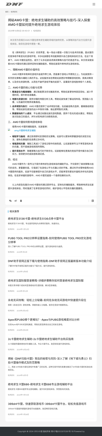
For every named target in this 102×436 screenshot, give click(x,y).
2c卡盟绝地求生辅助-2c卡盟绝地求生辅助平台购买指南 (41, 339)
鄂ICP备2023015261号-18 (62, 431)
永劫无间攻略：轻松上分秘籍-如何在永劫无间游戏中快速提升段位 (47, 300)
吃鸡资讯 (37, 31)
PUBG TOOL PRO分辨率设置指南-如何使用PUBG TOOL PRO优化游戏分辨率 (50, 240)
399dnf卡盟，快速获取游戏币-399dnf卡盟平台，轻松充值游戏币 (47, 404)
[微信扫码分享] (10, 200)
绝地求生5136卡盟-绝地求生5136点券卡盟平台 (36, 218)
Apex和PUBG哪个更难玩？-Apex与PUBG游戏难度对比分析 (44, 319)
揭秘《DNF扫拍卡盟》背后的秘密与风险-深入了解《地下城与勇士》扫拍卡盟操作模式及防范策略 (50, 360)
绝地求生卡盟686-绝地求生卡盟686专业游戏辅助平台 (40, 384)
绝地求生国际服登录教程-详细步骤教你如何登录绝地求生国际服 (46, 280)
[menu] (94, 4)
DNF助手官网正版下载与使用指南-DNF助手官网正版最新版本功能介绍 (50, 261)
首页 (6, 12)
